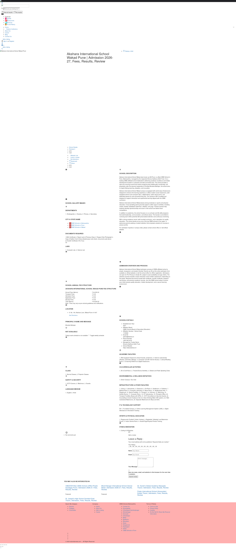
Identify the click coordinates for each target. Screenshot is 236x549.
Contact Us (8, 36)
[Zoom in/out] (6, 544)
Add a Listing (100, 510)
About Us (7, 31)
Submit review (133, 477)
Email (130, 455)
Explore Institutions (12, 29)
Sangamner (126, 525)
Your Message (132, 466)
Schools (71, 506)
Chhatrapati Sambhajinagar (131, 510)
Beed (124, 517)
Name (130, 451)
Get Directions (73, 315)
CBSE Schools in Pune (129, 530)
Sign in (5, 41)
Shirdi (124, 528)
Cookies (152, 510)
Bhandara (126, 521)
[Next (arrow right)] (2, 546)
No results (19, 12)
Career (7, 33)
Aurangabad (126, 508)
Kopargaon (126, 527)
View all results (8, 12)
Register (11, 41)
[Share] (2, 544)
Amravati (125, 514)
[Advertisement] (91, 185)
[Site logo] (15, 6)
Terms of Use (154, 506)
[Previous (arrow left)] (0, 546)
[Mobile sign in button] (2, 43)
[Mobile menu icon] (118, 3)
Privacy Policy (154, 508)
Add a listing (6, 39)
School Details (73, 147)
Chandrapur (126, 516)
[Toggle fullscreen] (4, 544)
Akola (124, 523)
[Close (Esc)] (0, 544)
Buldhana (126, 519)
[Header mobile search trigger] (2, 49)
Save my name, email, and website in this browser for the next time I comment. (149, 473)
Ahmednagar (127, 512)
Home (7, 27)
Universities (72, 510)
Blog (6, 34)
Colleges (71, 508)
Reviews (72, 149)
